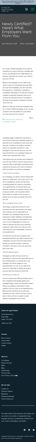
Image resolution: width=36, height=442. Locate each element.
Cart (26, 9)
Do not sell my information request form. (11, 438)
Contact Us (5, 389)
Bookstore (4, 394)
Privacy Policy (5, 373)
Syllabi (3, 345)
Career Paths (5, 340)
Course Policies (6, 343)
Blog (2, 368)
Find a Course (5, 338)
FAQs (3, 365)
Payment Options (7, 391)
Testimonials (5, 370)
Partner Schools (6, 363)
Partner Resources (7, 399)
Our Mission (5, 360)
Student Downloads (7, 396)
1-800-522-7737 (6, 323)
